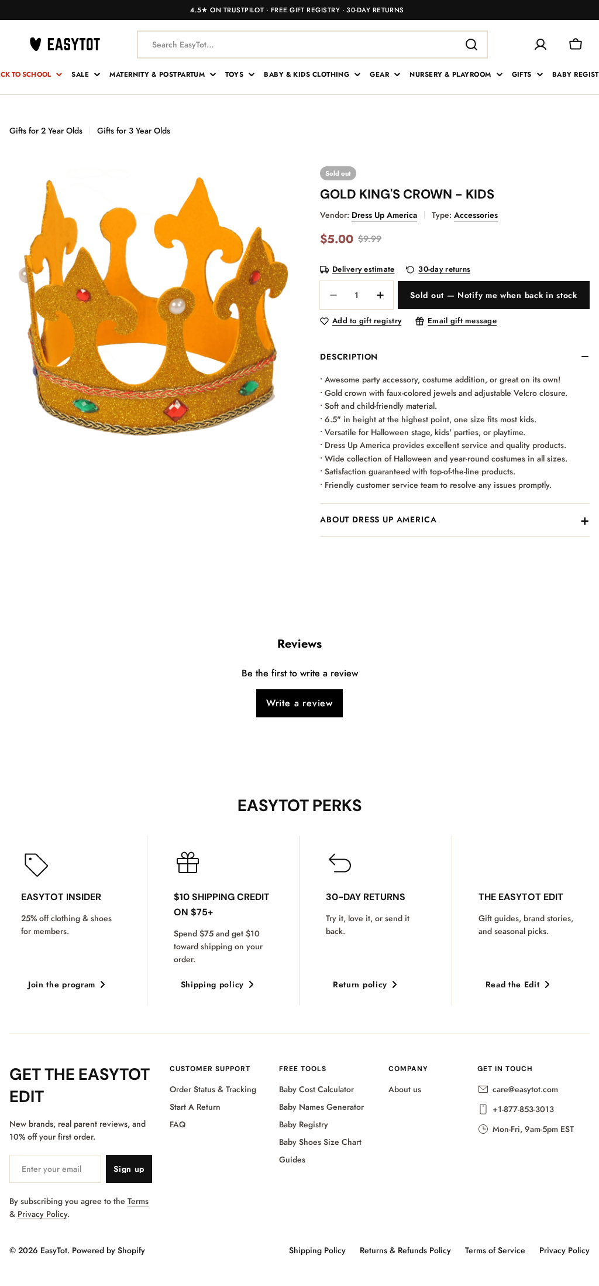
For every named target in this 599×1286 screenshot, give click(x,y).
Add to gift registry (366, 321)
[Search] (471, 44)
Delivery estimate (363, 270)
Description (349, 356)
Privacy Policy (42, 1214)
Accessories (476, 215)
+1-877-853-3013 (523, 1109)
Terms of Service (495, 1250)
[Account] (540, 44)
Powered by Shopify (108, 1250)
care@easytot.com (525, 1089)
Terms (138, 1201)
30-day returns (444, 270)
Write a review (299, 703)
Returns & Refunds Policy (405, 1250)
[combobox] (312, 44)
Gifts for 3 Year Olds (133, 130)
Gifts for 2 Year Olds (45, 130)
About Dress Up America (378, 519)
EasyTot (53, 1250)
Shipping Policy (317, 1250)
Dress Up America (384, 215)
